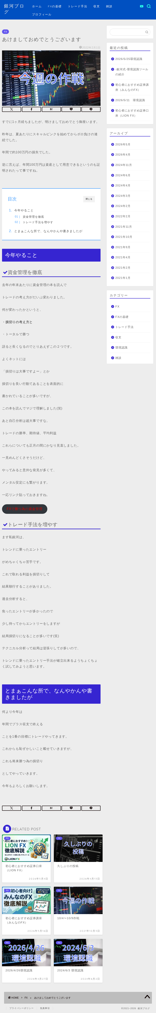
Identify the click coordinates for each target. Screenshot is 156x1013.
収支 (96, 6)
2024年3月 (123, 195)
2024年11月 (123, 165)
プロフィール (42, 14)
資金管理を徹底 (33, 216)
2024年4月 (123, 185)
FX (5, 31)
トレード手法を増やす (38, 222)
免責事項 (45, 1008)
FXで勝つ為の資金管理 (24, 509)
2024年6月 (123, 175)
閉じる (89, 199)
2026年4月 (123, 154)
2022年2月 (123, 216)
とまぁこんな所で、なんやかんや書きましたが (48, 231)
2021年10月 (123, 236)
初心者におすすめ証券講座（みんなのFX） (132, 87)
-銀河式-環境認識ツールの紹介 (131, 72)
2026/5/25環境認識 (128, 59)
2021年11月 (123, 226)
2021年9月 (123, 247)
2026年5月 (123, 144)
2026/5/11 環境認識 (130, 100)
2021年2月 (123, 267)
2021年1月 (123, 277)
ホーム (37, 6)
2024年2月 (123, 206)
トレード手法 (77, 6)
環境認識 (121, 347)
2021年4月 (123, 257)
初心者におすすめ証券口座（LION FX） (132, 113)
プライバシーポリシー (21, 1008)
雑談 (109, 6)
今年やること (24, 210)
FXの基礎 (55, 6)
